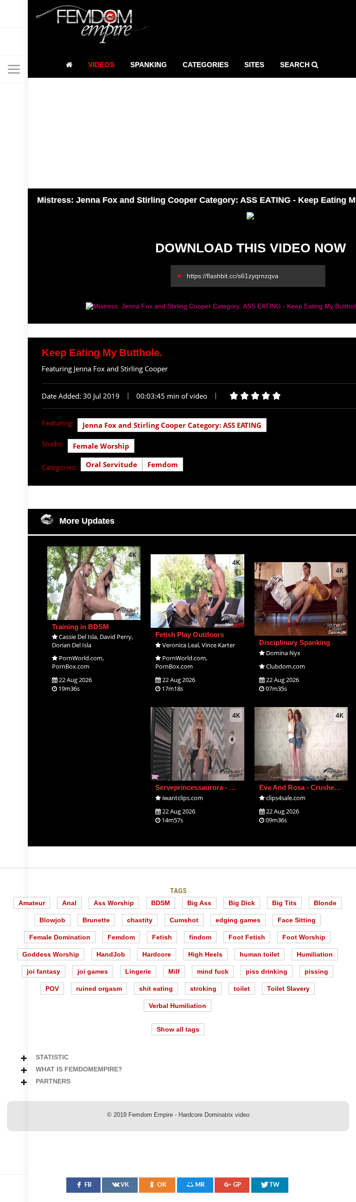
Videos (101, 65)
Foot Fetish (247, 937)
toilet (242, 988)
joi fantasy (43, 971)
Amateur (32, 903)
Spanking (148, 65)
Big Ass (199, 903)
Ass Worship (114, 903)
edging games (238, 920)
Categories (206, 65)
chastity (140, 920)
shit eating (156, 988)
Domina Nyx (283, 653)
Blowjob (52, 920)
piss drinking (266, 971)
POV (52, 988)
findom (200, 937)
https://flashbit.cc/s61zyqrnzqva (233, 276)
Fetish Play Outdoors (189, 635)
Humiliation (315, 954)
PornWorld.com (80, 658)
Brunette (96, 920)
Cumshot (184, 920)
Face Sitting (297, 920)
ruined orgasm (99, 988)
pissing (316, 971)
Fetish (162, 937)
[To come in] (14, 42)
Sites (254, 65)
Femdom (162, 464)
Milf (174, 971)
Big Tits (284, 903)
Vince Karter (218, 645)
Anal (69, 903)
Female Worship (101, 446)
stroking (203, 988)
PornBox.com (70, 666)
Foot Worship (303, 937)
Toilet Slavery (288, 988)
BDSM (160, 903)
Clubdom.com (285, 666)
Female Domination (59, 937)
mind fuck (213, 971)
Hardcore (156, 954)
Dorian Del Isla (71, 645)
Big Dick (242, 903)
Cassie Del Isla (78, 636)
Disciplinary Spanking (294, 642)
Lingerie (138, 971)
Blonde (325, 903)
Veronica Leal (180, 645)
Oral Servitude (111, 464)
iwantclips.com (182, 798)
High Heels (205, 954)
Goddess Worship (50, 954)
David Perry (116, 636)
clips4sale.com (285, 798)
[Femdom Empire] (95, 26)
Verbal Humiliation (177, 1005)
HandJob (110, 954)
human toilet (260, 954)
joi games (92, 971)
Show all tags (178, 1029)
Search (296, 65)
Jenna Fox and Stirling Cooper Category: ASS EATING (172, 425)
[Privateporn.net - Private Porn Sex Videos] (14, 14)
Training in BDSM (80, 627)
